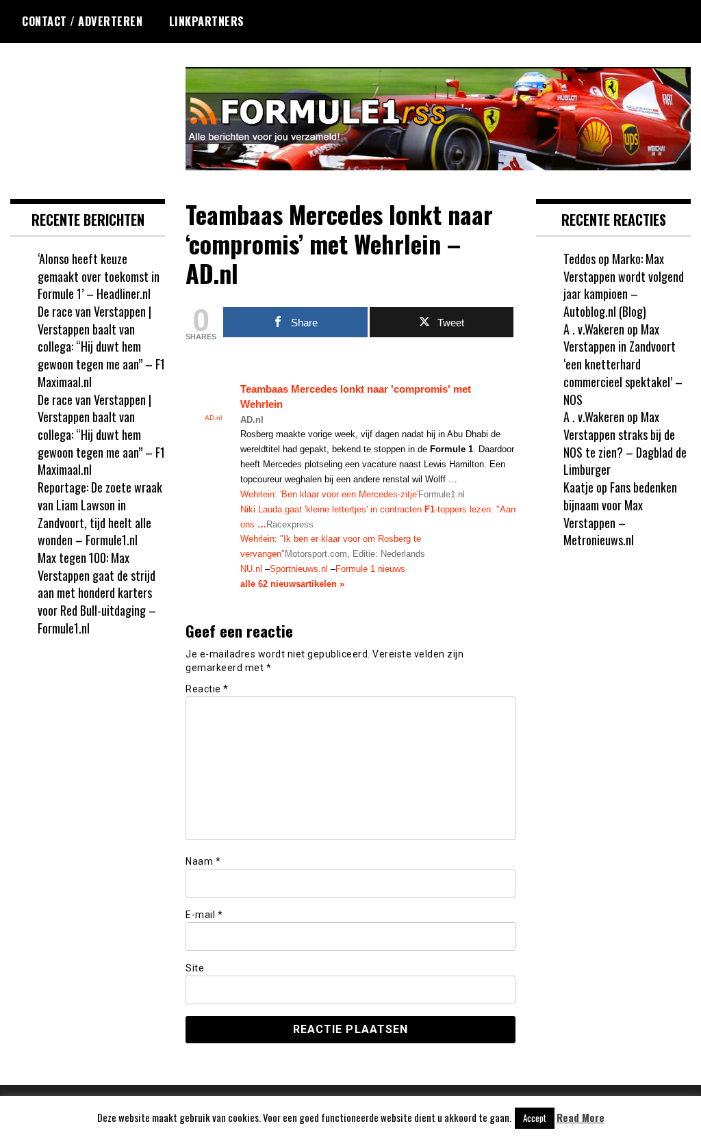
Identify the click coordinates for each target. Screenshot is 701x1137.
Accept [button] (534, 1118)
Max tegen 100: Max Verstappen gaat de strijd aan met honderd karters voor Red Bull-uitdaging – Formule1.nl (97, 593)
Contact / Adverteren (82, 21)
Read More (580, 1117)
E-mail (204, 914)
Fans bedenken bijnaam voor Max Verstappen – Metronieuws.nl (620, 513)
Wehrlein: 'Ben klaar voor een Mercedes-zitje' (329, 494)
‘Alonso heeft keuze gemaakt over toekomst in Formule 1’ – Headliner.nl (99, 276)
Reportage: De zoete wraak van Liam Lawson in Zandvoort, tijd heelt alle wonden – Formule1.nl (100, 513)
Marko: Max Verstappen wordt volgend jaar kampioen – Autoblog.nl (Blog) (623, 285)
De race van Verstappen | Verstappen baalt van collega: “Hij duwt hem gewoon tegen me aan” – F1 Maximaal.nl (101, 346)
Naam (203, 861)
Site (195, 968)
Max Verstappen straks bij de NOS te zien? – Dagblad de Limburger (625, 443)
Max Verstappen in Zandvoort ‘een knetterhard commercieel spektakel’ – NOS (623, 364)
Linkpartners (206, 21)
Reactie (207, 688)
